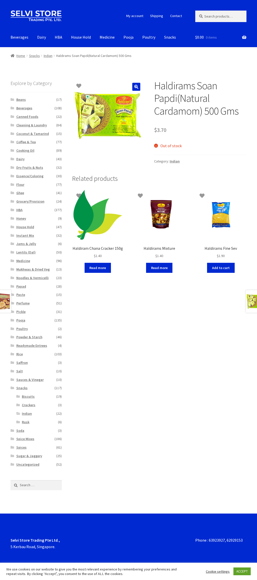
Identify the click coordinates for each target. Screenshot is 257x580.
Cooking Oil (25, 150)
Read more (97, 268)
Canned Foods (27, 116)
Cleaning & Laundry (31, 125)
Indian (48, 55)
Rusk (25, 422)
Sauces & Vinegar (30, 379)
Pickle (21, 311)
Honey (21, 218)
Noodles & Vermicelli (32, 278)
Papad (21, 286)
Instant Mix (25, 235)
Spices (21, 447)
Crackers (28, 405)
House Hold (81, 37)
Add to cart (221, 268)
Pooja (128, 37)
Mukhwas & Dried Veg (33, 269)
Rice (19, 354)
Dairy (41, 37)
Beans (21, 99)
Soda (20, 430)
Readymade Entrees (31, 345)
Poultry (148, 37)
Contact (176, 16)
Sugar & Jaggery (29, 456)
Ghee (20, 193)
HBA (58, 37)
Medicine (107, 37)
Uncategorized (27, 464)
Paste (20, 294)
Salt (19, 371)
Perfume (23, 303)
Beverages (19, 37)
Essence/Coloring (29, 176)
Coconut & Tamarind (32, 133)
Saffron (22, 362)
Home (20, 55)
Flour (20, 184)
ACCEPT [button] (242, 571)
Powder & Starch (29, 337)
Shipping (156, 16)
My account (134, 16)
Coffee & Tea (26, 142)
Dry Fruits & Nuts (29, 167)
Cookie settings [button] (218, 571)
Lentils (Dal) (26, 252)
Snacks (170, 37)
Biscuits (28, 396)
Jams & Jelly (26, 243)
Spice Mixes (25, 439)
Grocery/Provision (30, 201)
